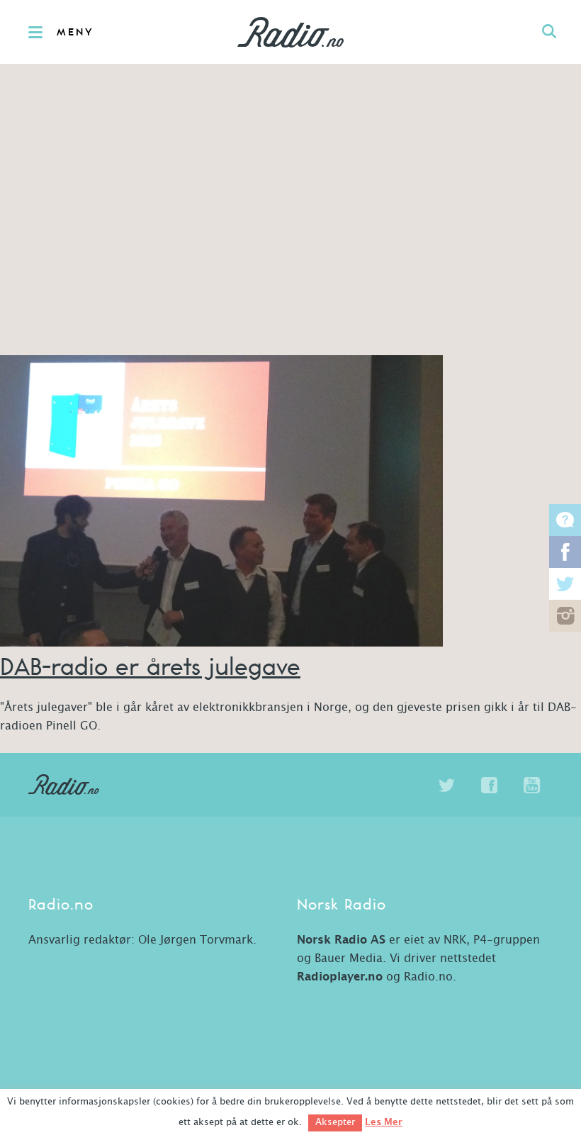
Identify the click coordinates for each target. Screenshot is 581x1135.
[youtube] (531, 785)
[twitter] (446, 785)
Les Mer (383, 1122)
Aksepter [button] (335, 1122)
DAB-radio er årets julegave (150, 666)
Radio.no (290, 32)
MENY (75, 33)
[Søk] (549, 32)
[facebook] (489, 785)
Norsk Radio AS (341, 940)
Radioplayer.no (340, 977)
